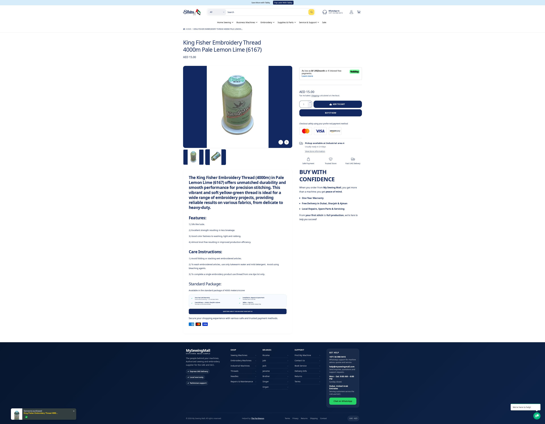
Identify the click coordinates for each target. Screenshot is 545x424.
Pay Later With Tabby (283, 2)
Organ (266, 387)
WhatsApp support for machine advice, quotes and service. (342, 360)
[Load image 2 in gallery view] (215, 157)
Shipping (315, 95)
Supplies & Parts (286, 22)
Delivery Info (301, 371)
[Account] (351, 12)
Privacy (295, 418)
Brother (266, 376)
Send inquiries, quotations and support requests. (342, 369)
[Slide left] (280, 142)
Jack (264, 365)
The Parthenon (257, 418)
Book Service (301, 365)
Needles (234, 376)
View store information (315, 151)
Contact (323, 418)
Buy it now (330, 113)
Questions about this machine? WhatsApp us (237, 311)
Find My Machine (303, 355)
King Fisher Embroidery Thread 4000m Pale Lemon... (218, 29)
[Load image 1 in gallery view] (193, 157)
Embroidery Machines (241, 360)
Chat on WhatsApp (343, 401)
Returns (298, 376)
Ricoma (266, 355)
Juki (264, 360)
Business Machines (245, 22)
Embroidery (266, 22)
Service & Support (307, 22)
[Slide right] (286, 142)
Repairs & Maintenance (242, 381)
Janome (266, 371)
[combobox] (271, 12)
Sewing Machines (239, 355)
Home (188, 29)
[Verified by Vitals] (26, 417)
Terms (297, 381)
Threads (234, 371)
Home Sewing (224, 22)
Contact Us (300, 360)
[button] (358, 12)
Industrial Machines (240, 365)
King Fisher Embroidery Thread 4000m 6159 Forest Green (41, 413)
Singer (266, 381)
